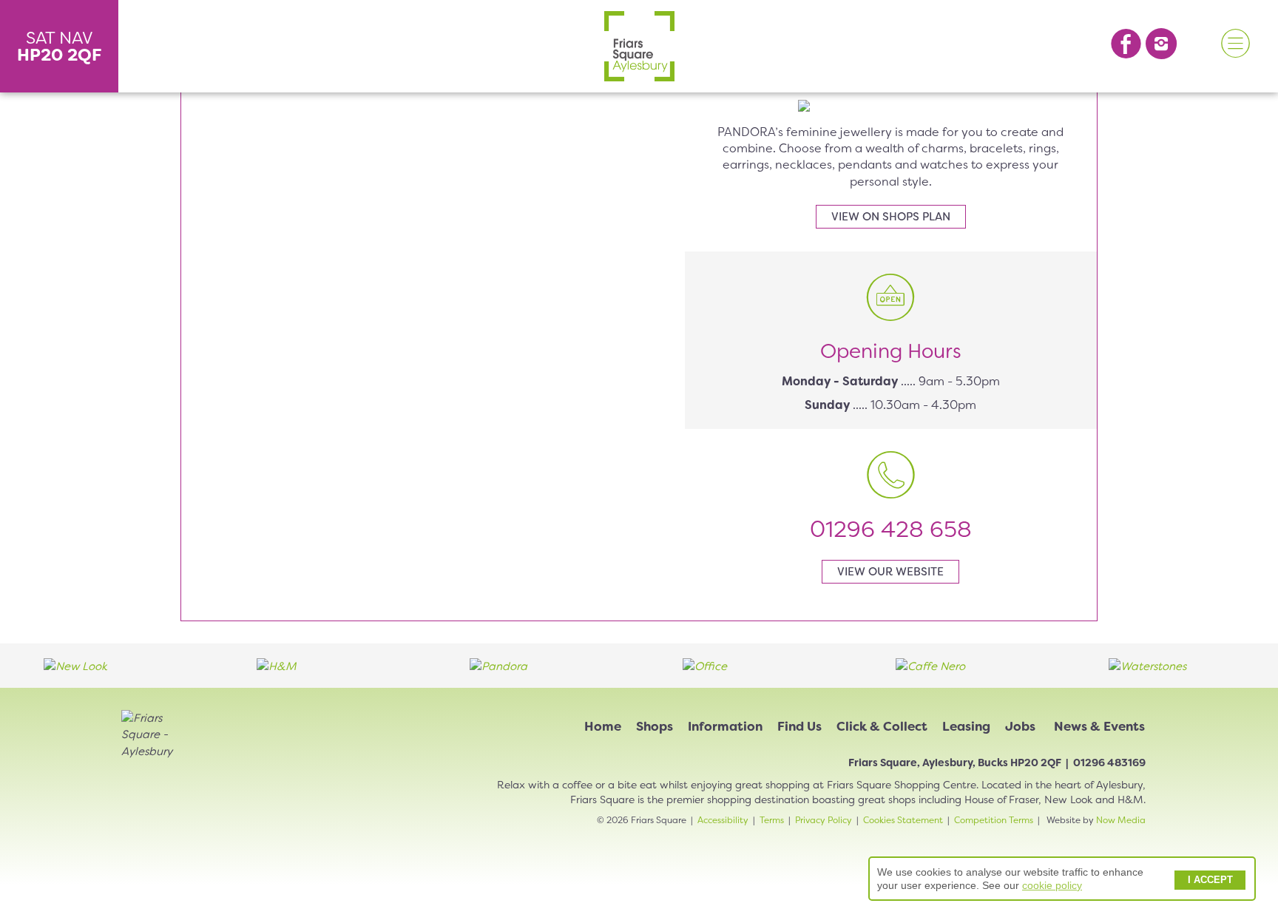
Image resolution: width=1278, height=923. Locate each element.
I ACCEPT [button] (1210, 880)
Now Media (1121, 820)
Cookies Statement (903, 820)
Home (602, 726)
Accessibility (722, 820)
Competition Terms (993, 820)
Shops (654, 726)
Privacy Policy (823, 820)
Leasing (966, 726)
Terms (772, 820)
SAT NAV (59, 46)
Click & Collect (881, 726)
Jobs (1020, 726)
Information (725, 726)
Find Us (799, 726)
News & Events (1099, 726)
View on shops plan (890, 216)
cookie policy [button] (1052, 885)
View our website (890, 571)
